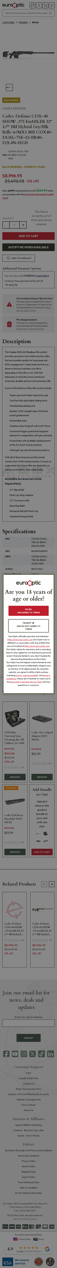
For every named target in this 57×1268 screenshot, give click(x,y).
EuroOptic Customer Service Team (26, 682)
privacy (18, 675)
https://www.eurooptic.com (20, 639)
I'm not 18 (28, 625)
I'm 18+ (28, 611)
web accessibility (30, 675)
